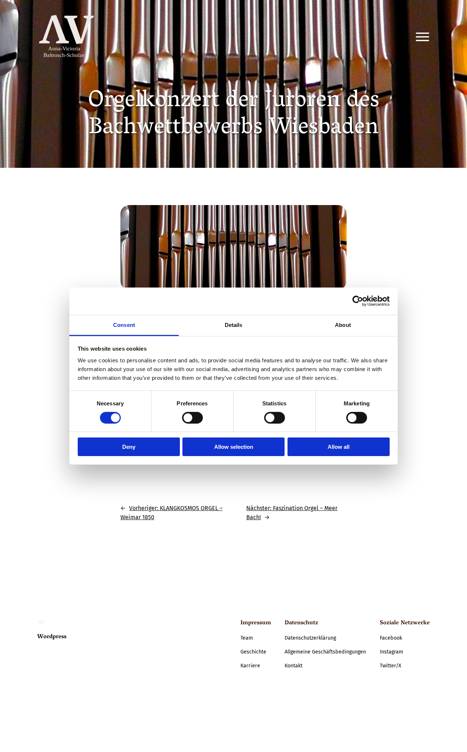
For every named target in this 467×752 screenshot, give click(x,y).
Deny (128, 447)
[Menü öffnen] (422, 37)
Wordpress (51, 637)
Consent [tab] (124, 324)
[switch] (192, 418)
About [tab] (343, 324)
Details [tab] (234, 324)
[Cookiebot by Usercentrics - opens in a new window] (358, 301)
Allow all (339, 447)
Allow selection (233, 447)
